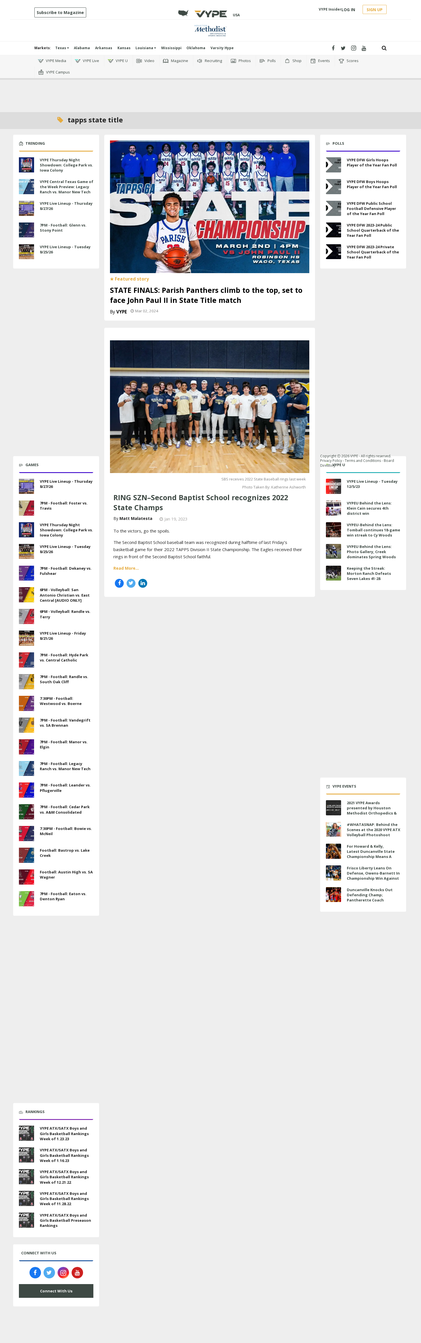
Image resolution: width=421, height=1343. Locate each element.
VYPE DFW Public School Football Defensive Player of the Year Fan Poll (371, 208)
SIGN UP (375, 9)
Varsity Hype (222, 47)
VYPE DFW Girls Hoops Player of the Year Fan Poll (372, 162)
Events (323, 60)
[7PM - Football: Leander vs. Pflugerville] (26, 789)
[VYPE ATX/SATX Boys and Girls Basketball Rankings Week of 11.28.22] (26, 1197)
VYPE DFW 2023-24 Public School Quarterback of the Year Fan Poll (373, 230)
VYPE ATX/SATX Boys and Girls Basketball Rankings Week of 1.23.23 (64, 1133)
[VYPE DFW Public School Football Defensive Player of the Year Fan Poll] (333, 208)
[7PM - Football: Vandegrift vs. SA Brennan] (26, 724)
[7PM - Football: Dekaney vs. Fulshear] (26, 572)
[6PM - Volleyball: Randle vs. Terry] (26, 615)
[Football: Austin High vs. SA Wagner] (26, 876)
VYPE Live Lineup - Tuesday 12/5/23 (372, 484)
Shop (297, 60)
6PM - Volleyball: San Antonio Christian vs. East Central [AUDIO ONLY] (65, 595)
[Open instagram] (353, 48)
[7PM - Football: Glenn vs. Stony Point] (26, 229)
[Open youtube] (364, 48)
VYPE (121, 312)
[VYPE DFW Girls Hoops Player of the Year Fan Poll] (333, 164)
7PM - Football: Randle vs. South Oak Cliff (64, 679)
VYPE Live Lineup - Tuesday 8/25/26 (65, 249)
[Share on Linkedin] (142, 583)
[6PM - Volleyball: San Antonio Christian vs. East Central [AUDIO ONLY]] (26, 594)
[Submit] (384, 48)
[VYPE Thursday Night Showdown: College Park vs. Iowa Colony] (26, 164)
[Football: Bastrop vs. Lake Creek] (26, 854)
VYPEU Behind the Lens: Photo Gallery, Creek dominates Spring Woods (371, 551)
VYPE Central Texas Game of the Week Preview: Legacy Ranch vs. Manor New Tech (66, 186)
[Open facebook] (333, 48)
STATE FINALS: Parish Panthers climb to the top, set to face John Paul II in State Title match (206, 295)
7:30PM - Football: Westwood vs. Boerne (61, 701)
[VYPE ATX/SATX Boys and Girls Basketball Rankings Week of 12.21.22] (26, 1176)
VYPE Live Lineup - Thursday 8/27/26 (66, 206)
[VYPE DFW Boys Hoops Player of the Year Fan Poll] (333, 186)
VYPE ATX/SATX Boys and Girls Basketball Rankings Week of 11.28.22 (64, 1198)
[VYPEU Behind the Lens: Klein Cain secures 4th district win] (333, 508)
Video (148, 60)
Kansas (124, 47)
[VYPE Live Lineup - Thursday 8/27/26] (26, 207)
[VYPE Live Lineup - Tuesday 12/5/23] (333, 486)
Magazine (179, 60)
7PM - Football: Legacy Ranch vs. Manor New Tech (65, 766)
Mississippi (171, 47)
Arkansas (103, 47)
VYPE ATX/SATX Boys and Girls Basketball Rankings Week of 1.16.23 (64, 1155)
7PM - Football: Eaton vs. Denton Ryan (63, 896)
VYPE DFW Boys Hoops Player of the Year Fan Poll (372, 184)
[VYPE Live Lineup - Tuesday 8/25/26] (26, 251)
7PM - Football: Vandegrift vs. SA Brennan (65, 723)
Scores (352, 60)
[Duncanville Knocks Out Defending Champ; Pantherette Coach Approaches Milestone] (333, 894)
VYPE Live (90, 60)
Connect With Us (56, 1291)
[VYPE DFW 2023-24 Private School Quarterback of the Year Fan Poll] (333, 251)
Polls (271, 60)
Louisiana (144, 47)
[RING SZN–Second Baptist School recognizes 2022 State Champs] (209, 406)
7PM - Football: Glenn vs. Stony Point (63, 227)
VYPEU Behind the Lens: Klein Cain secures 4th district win (369, 508)
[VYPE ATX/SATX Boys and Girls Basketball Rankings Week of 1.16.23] (26, 1154)
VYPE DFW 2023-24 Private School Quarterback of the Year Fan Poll (373, 252)
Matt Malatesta (135, 518)
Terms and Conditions (363, 460)
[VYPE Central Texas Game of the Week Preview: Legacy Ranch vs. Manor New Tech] (26, 185)
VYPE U (121, 60)
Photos (244, 60)
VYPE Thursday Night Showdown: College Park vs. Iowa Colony (66, 165)
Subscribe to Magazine (60, 12)
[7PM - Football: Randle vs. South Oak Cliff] (26, 681)
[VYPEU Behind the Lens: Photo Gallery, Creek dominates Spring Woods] (333, 551)
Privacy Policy (331, 460)
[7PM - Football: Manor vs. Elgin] (26, 746)
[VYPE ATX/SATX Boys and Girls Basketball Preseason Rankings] (26, 1219)
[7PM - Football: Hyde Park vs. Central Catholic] (26, 659)
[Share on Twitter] (131, 583)
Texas (61, 47)
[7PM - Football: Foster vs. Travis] (26, 507)
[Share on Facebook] (119, 583)
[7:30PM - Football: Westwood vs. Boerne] (26, 702)
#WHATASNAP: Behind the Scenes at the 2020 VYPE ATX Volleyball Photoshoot (373, 829)
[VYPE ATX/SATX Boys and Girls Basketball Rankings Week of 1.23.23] (26, 1132)
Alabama (82, 47)
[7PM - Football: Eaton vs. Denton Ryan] (26, 898)
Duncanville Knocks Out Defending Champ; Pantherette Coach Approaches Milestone (370, 897)
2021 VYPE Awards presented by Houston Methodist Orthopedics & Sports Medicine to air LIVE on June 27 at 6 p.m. (372, 813)
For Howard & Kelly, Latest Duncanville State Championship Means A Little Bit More (371, 854)
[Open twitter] (343, 48)
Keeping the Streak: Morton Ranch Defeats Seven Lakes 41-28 (369, 573)
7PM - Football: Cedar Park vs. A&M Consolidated (65, 809)
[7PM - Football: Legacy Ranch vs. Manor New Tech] (26, 767)
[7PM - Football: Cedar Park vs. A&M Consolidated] (26, 811)
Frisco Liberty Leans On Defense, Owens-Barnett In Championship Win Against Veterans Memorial (373, 875)
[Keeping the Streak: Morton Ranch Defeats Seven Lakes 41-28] (333, 573)
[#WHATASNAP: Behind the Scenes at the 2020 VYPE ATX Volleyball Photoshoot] (333, 829)
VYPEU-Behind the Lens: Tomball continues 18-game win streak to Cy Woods (373, 530)
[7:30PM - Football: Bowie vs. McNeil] (26, 832)
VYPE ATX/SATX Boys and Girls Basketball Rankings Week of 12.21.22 (64, 1177)
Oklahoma (195, 47)
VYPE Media (55, 60)
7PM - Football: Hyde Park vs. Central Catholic (64, 657)
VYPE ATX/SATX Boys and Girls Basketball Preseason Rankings (65, 1220)
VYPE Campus (57, 72)
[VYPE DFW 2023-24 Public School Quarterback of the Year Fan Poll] (333, 230)
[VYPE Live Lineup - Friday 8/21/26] (26, 637)
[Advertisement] (210, 86)
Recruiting (213, 60)
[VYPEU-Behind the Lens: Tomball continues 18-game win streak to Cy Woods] (333, 529)
